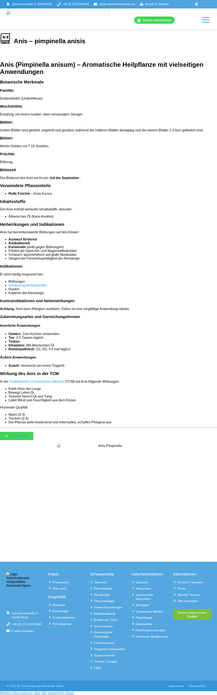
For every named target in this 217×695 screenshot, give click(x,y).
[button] (37, 693)
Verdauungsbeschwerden (27, 285)
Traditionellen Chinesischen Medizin (36, 381)
